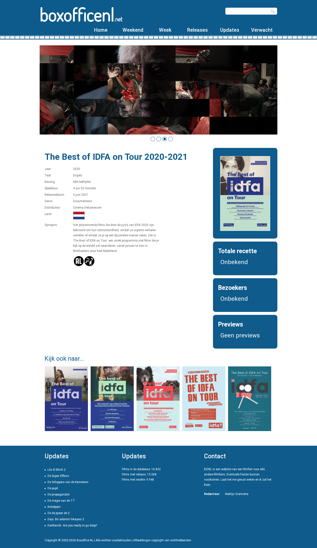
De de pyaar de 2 (59, 513)
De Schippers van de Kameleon (68, 482)
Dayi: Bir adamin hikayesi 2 (66, 519)
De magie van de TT (61, 500)
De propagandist (59, 494)
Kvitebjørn (54, 507)
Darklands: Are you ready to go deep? (72, 525)
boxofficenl (81, 14)
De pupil (53, 488)
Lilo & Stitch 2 (57, 469)
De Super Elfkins (58, 476)
